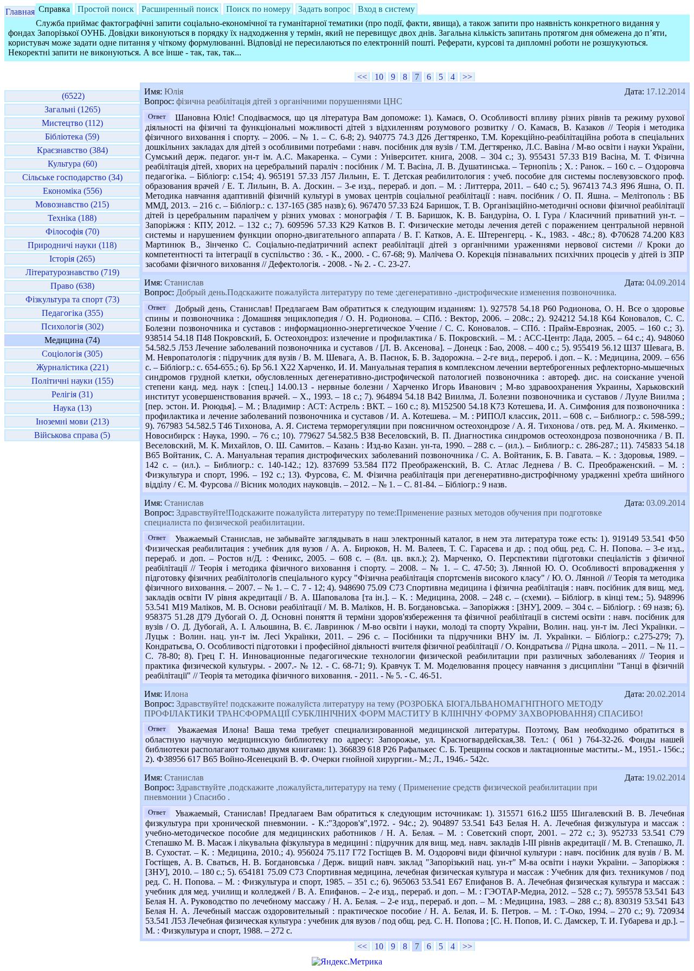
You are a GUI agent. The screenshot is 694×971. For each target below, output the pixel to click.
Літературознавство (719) (72, 272)
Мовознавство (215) (72, 204)
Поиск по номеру (258, 9)
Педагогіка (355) (72, 313)
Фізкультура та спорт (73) (72, 299)
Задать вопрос (324, 9)
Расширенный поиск (180, 9)
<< (362, 76)
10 (379, 76)
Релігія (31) (72, 394)
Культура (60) (72, 163)
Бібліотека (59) (72, 136)
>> (467, 76)
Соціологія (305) (72, 353)
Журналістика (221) (72, 367)
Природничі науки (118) (72, 245)
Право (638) (72, 285)
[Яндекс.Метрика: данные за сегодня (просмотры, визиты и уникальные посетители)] (347, 962)
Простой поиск (106, 9)
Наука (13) (72, 407)
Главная (20, 11)
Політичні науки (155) (72, 380)
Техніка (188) (72, 218)
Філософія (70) (72, 231)
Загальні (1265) (72, 109)
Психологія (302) (72, 326)
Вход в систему (386, 9)
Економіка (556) (72, 190)
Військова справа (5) (72, 435)
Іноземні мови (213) (72, 421)
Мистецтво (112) (72, 123)
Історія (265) (72, 258)
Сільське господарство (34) (72, 177)
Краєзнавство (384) (72, 150)
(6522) (72, 95)
